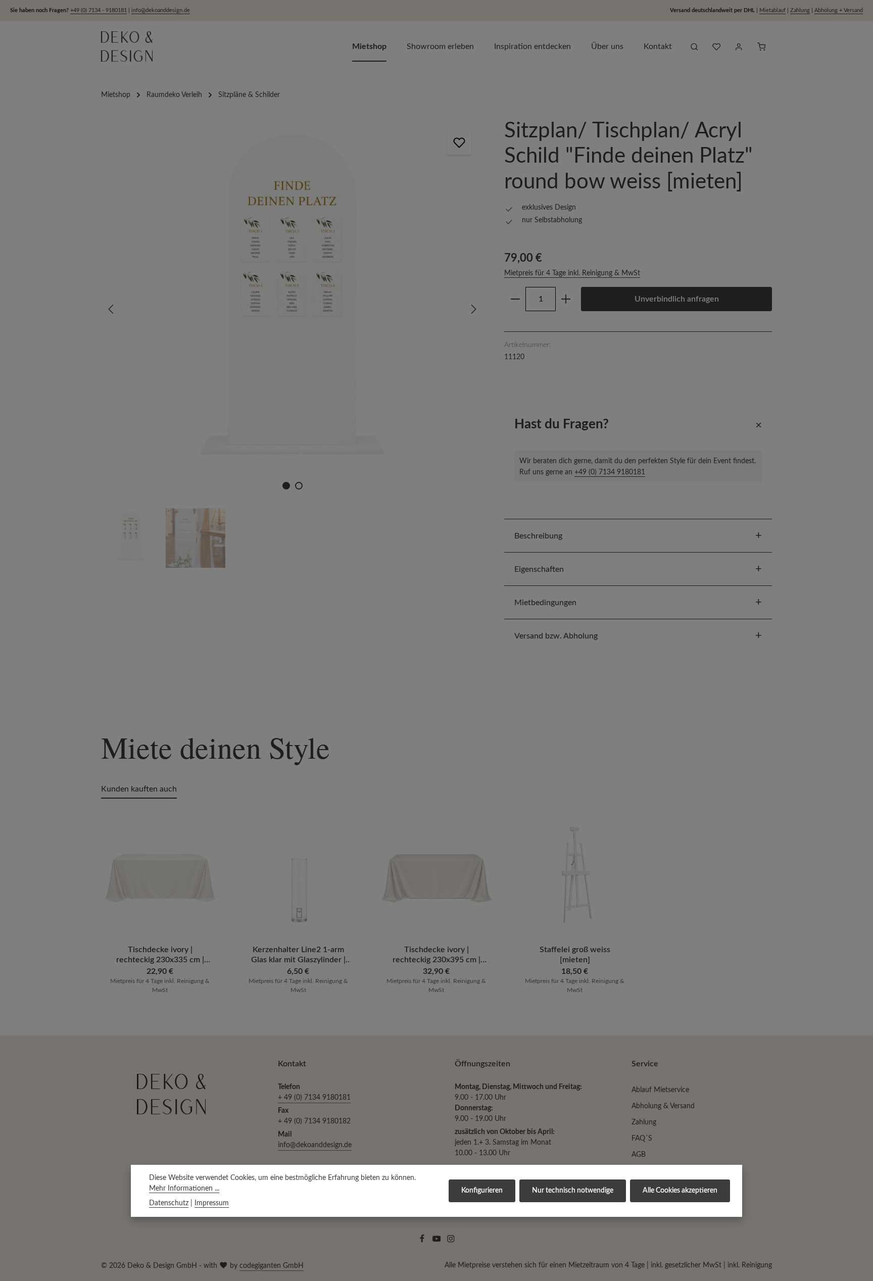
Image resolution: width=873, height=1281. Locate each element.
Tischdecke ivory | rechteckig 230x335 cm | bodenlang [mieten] (160, 955)
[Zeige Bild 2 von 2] (299, 485)
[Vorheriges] (111, 309)
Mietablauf (772, 10)
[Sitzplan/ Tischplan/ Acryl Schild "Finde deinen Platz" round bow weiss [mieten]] (292, 309)
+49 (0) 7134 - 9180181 (98, 10)
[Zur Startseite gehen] (127, 46)
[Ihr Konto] (739, 46)
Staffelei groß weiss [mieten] (575, 955)
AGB (639, 1154)
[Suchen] (694, 46)
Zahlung (800, 10)
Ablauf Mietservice (660, 1090)
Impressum (212, 1203)
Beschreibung (538, 536)
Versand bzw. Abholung (556, 636)
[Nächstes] (472, 309)
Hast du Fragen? (561, 424)
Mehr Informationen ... (184, 1188)
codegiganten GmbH (271, 1265)
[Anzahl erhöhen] (566, 299)
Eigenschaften (539, 569)
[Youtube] (437, 1241)
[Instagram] (451, 1241)
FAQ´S (642, 1138)
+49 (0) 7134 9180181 (609, 472)
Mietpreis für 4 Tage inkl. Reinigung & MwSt (572, 273)
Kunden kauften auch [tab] (139, 789)
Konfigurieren (482, 1190)
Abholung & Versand (663, 1106)
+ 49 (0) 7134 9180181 (314, 1097)
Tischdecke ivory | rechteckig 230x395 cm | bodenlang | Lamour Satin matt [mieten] (436, 955)
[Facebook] (423, 1241)
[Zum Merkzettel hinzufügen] (459, 142)
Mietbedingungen (545, 603)
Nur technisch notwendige (572, 1190)
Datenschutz (168, 1203)
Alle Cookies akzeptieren (680, 1190)
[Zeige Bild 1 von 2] (286, 485)
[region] (292, 343)
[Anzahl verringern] (515, 299)
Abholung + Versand (838, 10)
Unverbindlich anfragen (677, 299)
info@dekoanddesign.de (160, 10)
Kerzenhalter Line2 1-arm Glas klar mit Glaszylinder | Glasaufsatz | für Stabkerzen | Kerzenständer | (298, 955)
